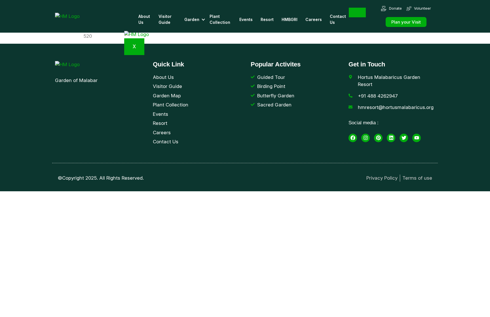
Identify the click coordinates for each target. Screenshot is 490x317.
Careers (313, 19)
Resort (267, 19)
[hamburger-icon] (357, 12)
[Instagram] (365, 138)
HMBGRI (289, 19)
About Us (144, 19)
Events (246, 19)
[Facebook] (353, 138)
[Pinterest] (378, 138)
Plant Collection (220, 19)
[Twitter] (404, 138)
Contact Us (338, 19)
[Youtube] (416, 138)
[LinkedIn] (391, 138)
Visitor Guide (165, 19)
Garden (191, 19)
